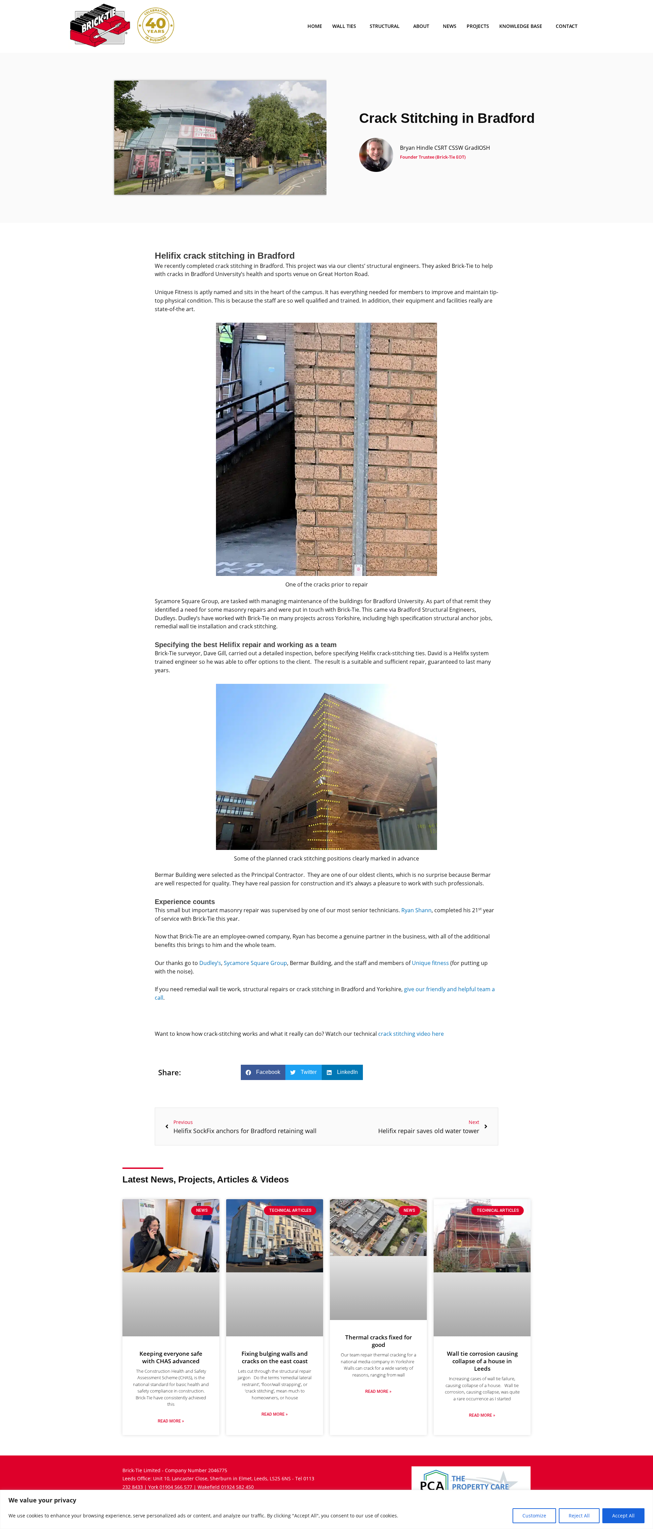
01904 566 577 (176, 1487)
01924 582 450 (237, 1487)
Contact (566, 26)
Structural (385, 26)
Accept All (623, 1515)
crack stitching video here (411, 1033)
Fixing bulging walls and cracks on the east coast (274, 1357)
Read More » (171, 1421)
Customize (534, 1515)
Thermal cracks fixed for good (378, 1341)
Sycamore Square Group (255, 963)
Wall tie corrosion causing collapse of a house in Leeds (482, 1361)
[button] (263, 1072)
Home (314, 26)
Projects (478, 26)
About (421, 26)
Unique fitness (430, 963)
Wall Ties (344, 26)
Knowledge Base (520, 26)
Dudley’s (210, 963)
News (449, 26)
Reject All (579, 1515)
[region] (326, 1509)
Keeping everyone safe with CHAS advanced (170, 1357)
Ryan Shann (416, 910)
